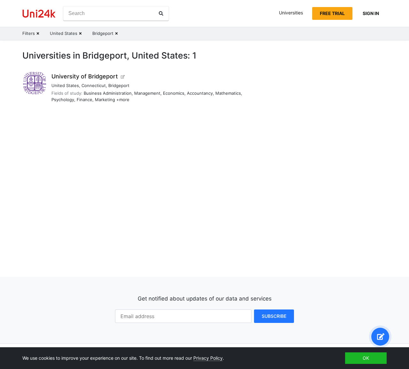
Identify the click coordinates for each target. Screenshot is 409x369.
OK (366, 358)
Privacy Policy (208, 358)
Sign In (371, 13)
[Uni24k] (39, 13)
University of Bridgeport (84, 76)
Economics (173, 93)
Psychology (62, 99)
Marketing (105, 99)
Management (147, 93)
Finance (84, 99)
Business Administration (108, 93)
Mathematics (228, 93)
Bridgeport (118, 85)
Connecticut (93, 85)
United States (65, 85)
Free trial (332, 13)
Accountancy (200, 93)
